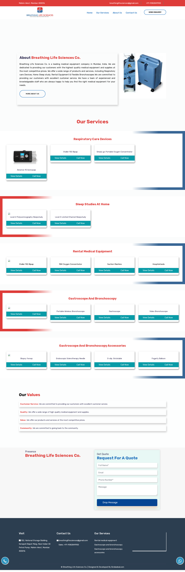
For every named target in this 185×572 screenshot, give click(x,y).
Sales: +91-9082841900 (68, 545)
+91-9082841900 (153, 3)
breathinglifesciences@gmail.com (124, 3)
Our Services (102, 13)
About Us (117, 13)
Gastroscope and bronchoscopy (108, 545)
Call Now (36, 176)
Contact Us (131, 13)
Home (89, 13)
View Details (16, 176)
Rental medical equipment (105, 540)
